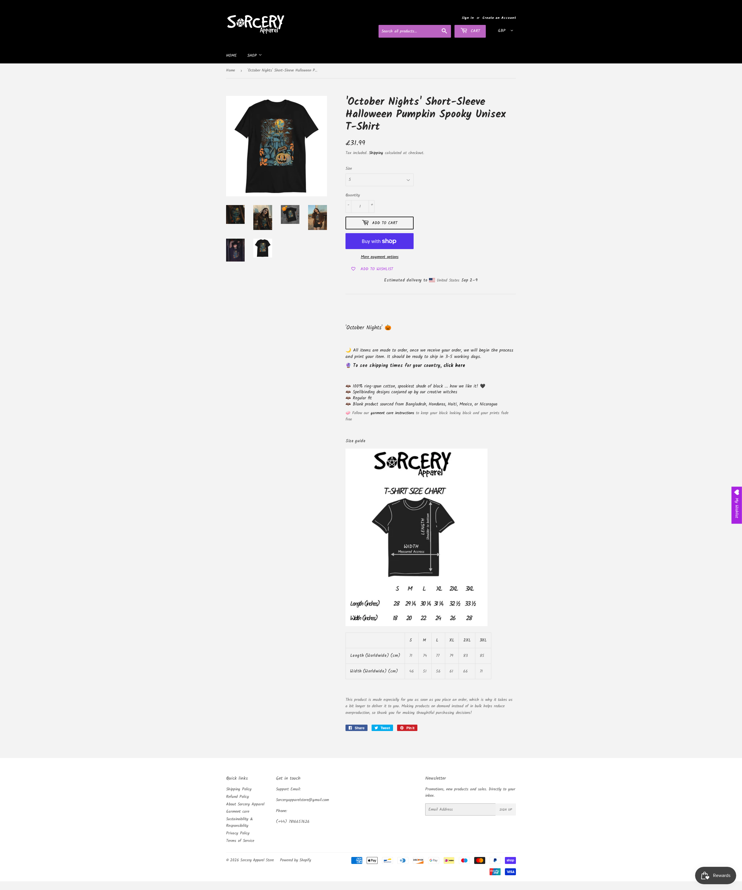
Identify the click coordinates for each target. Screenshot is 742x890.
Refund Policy (237, 797)
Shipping (376, 153)
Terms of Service (240, 841)
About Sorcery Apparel (245, 804)
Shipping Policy (239, 789)
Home (231, 55)
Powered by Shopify (295, 860)
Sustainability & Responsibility (239, 822)
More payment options (380, 257)
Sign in (468, 18)
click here (454, 365)
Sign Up (505, 809)
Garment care (237, 811)
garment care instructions (392, 413)
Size (348, 168)
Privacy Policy (238, 833)
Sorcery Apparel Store (257, 860)
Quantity (352, 195)
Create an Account (499, 18)
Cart (474, 31)
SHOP (253, 55)
